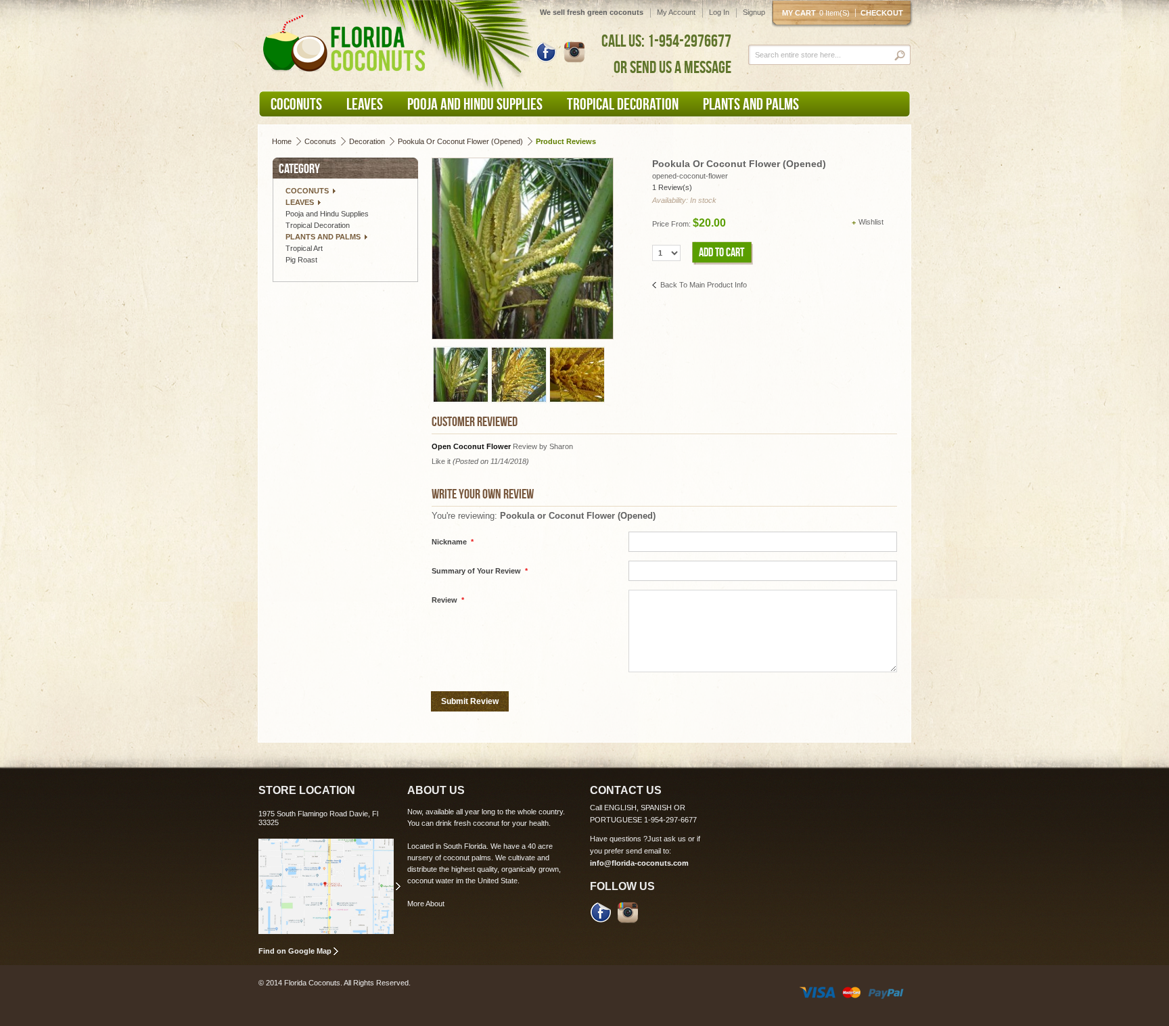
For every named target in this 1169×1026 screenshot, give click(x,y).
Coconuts (320, 141)
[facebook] (601, 912)
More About (425, 904)
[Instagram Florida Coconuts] (574, 51)
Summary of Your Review (480, 571)
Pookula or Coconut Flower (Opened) (460, 141)
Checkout (882, 13)
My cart (816, 13)
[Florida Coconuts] (346, 44)
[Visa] (817, 991)
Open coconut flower (472, 446)
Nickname (453, 542)
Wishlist (871, 222)
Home (282, 141)
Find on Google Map (294, 951)
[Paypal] (886, 991)
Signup (754, 12)
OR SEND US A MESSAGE (672, 67)
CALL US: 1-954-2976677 (666, 40)
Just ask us (666, 839)
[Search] (901, 55)
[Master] (851, 991)
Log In (719, 12)
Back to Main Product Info (703, 285)
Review (448, 600)
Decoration (367, 141)
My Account (676, 12)
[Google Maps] (329, 886)
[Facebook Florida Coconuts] (546, 51)
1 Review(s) (672, 187)
